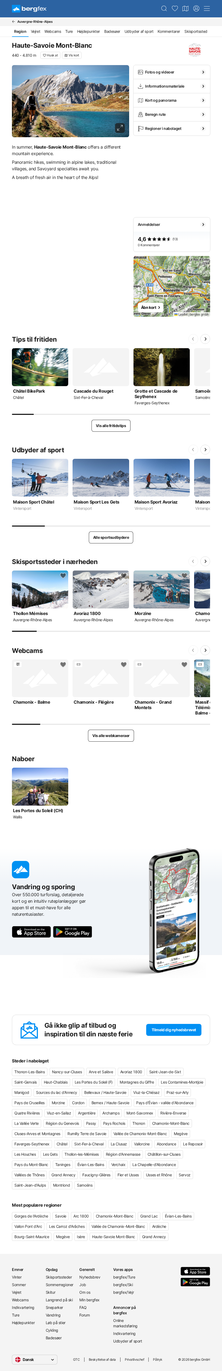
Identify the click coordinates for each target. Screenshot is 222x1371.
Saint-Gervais (25, 1082)
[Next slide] (205, 339)
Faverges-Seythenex (32, 1144)
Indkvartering (23, 1307)
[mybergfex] (196, 8)
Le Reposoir (193, 1144)
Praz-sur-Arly (177, 1092)
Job (82, 1284)
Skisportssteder (59, 1277)
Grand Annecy (63, 1175)
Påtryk (157, 1359)
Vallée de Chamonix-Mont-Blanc (140, 1133)
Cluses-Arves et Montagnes (37, 1133)
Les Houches (25, 1154)
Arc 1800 (81, 1216)
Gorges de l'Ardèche (31, 1216)
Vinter (17, 1277)
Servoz (185, 1175)
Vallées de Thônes (29, 1175)
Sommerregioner (59, 1284)
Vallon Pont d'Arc (28, 1226)
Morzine (58, 1102)
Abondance (166, 1144)
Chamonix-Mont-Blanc (171, 1123)
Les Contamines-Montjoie (182, 1082)
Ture (69, 31)
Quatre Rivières (27, 1113)
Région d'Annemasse (123, 1154)
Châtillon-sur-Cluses (164, 1154)
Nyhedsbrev (89, 1277)
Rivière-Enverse (173, 1113)
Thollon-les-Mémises (81, 1154)
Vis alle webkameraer (111, 735)
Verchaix (118, 1164)
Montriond (61, 1185)
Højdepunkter (88, 31)
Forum (84, 1315)
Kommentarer (169, 31)
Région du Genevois (62, 1123)
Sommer (19, 1284)
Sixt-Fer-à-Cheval (88, 1144)
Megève (181, 1133)
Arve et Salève (101, 1071)
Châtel (62, 1144)
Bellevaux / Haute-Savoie (105, 1092)
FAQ (82, 1307)
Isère (81, 1236)
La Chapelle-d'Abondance (154, 1164)
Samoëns (84, 1185)
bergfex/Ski (123, 1284)
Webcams (52, 31)
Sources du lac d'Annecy (56, 1092)
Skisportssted (195, 31)
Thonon (138, 1123)
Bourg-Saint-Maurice (31, 1236)
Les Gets (50, 1154)
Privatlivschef (134, 1359)
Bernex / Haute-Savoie (110, 1102)
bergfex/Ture (124, 1277)
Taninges (62, 1164)
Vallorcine (142, 1144)
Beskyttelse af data (102, 1359)
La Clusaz (119, 1144)
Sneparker (54, 1307)
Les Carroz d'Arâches (66, 1226)
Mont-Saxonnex (139, 1113)
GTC (76, 1359)
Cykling (52, 1330)
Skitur (51, 1292)
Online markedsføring (125, 1323)
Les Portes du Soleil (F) (94, 1082)
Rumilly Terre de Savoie (86, 1133)
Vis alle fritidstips (111, 425)
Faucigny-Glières (96, 1175)
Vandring (53, 1315)
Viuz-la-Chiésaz (146, 1092)
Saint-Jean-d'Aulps (30, 1185)
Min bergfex (89, 1300)
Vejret (35, 31)
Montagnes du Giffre (137, 1082)
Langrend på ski (59, 1300)
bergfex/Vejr (123, 1292)
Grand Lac (149, 1216)
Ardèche (159, 1226)
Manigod (21, 1092)
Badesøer (112, 31)
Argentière (86, 1113)
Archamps (110, 1113)
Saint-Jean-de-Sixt (165, 1071)
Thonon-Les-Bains (29, 1071)
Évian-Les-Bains (90, 1164)
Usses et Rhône (159, 1175)
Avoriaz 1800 (131, 1071)
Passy (91, 1123)
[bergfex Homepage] (29, 8)
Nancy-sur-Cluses (67, 1071)
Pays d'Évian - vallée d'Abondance (165, 1102)
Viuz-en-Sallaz (59, 1113)
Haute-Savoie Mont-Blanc (113, 1236)
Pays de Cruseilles (29, 1102)
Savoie (60, 1216)
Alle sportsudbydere (111, 537)
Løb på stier (56, 1322)
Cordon (78, 1102)
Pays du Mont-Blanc (31, 1164)
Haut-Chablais (56, 1082)
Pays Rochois (114, 1123)
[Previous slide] (193, 339)
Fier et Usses (128, 1175)
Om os (84, 1292)
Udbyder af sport (139, 31)
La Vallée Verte (26, 1123)
